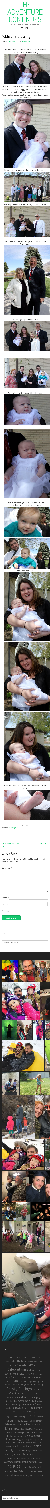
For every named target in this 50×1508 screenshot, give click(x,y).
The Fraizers (38, 1462)
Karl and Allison (21, 1412)
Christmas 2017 (25, 1374)
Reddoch (17, 1454)
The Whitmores (22, 1471)
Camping (13, 1365)
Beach (33, 1358)
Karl (13, 1411)
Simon (17, 1458)
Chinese (37, 1370)
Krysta (34, 1412)
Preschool (18, 1450)
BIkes (38, 1358)
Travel (6, 1475)
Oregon (19, 1439)
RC (6, 1455)
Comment (7, 868)
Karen (7, 1412)
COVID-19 (16, 1381)
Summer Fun (33, 1458)
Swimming (8, 1461)
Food (24, 1394)
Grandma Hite (11, 1401)
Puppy (40, 1451)
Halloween (17, 1407)
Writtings (26, 1475)
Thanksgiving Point (24, 1461)
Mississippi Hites (22, 1429)
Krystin (39, 1412)
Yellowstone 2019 (36, 1475)
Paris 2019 (20, 1442)
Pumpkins (34, 1451)
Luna (13, 1420)
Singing (23, 1458)
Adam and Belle (14, 1357)
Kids (29, 1411)
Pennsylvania (31, 1442)
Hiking (25, 1408)
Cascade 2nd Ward (27, 1365)
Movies (11, 1432)
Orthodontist (10, 1443)
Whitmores (16, 1475)
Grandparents (27, 1404)
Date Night (28, 1381)
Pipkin (14, 1446)
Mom (31, 1429)
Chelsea (30, 1370)
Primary (26, 1450)
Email (5, 904)
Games (29, 1394)
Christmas (11, 1374)
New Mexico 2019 (19, 1436)
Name (5, 897)
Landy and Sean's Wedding (15, 1416)
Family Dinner (25, 1385)
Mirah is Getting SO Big (10, 844)
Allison (23, 1358)
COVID (7, 1381)
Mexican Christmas (18, 1424)
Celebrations (16, 1369)
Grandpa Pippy (15, 1405)
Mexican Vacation (34, 1424)
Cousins (38, 1377)
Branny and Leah (34, 1361)
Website (5, 911)
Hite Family (35, 1407)
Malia (20, 1420)
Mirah (10, 1428)
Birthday (9, 1361)
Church (14, 1377)
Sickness (10, 1458)
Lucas (30, 1415)
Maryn (26, 1421)
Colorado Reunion (27, 1377)
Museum (31, 1432)
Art (29, 1357)
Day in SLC (43, 843)
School (27, 1454)
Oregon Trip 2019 (33, 1439)
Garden (36, 1394)
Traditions (38, 1471)
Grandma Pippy (26, 1400)
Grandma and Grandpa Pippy (23, 1397)
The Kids (13, 1466)
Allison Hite (26, 41)
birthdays (20, 1361)
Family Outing (37, 1384)
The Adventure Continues (25, 12)
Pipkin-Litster (24, 1446)
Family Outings (19, 1388)
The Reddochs (30, 1466)
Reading (10, 1455)
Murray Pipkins (20, 1432)
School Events (37, 1455)
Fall (18, 1385)
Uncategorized (14, 828)
